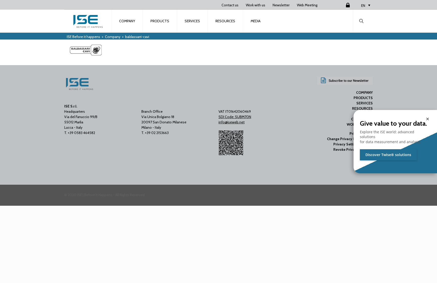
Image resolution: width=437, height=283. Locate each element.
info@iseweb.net (232, 122)
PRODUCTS (363, 98)
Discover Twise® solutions (388, 154)
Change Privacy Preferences (350, 139)
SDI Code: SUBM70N (235, 117)
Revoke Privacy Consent (353, 149)
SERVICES (364, 103)
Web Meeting (307, 5)
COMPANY (364, 92)
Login (341, 5)
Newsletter (281, 5)
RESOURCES (362, 108)
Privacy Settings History (353, 144)
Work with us (255, 5)
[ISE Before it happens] (88, 21)
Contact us (230, 5)
